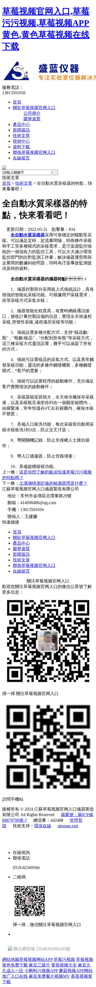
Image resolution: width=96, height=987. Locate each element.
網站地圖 (10, 959)
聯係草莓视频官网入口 (34, 152)
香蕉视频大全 (64, 965)
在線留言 (21, 158)
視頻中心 (21, 141)
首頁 (17, 102)
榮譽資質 (32, 119)
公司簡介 (32, 113)
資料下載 (21, 147)
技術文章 (21, 135)
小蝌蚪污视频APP (41, 970)
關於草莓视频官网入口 (34, 107)
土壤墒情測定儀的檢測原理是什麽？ (53, 483)
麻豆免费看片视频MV (49, 976)
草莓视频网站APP (36, 959)
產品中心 (21, 124)
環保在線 (42, 826)
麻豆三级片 (39, 965)
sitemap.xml (68, 826)
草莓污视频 (64, 959)
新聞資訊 (21, 130)
